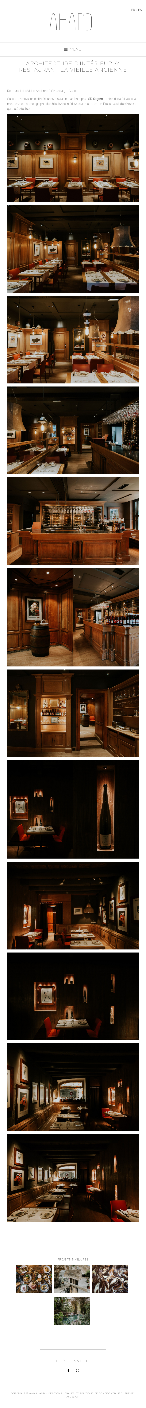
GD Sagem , (96, 99)
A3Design (73, 1396)
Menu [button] (76, 49)
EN (140, 10)
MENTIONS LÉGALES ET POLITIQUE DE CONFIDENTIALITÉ (85, 1393)
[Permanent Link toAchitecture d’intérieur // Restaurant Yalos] (72, 1292)
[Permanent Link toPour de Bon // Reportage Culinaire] (34, 1292)
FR (133, 10)
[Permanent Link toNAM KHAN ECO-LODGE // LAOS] (72, 1324)
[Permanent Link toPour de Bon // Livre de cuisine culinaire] (110, 1292)
